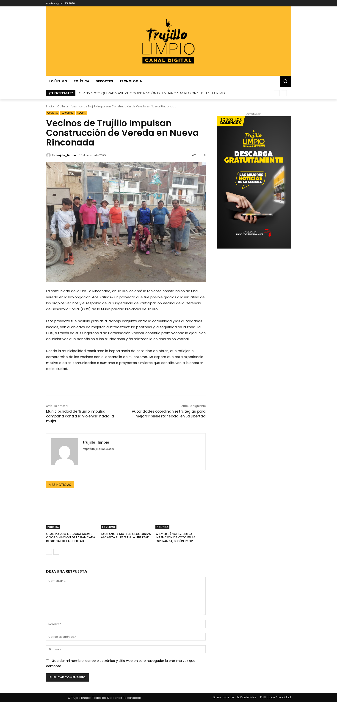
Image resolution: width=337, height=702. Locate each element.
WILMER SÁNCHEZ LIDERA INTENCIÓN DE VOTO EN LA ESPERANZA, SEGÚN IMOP (175, 537)
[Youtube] (288, 3)
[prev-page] (49, 552)
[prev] (276, 93)
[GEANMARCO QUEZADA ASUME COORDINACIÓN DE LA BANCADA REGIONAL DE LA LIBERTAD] (71, 511)
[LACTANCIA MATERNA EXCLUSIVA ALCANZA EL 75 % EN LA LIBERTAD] (126, 511)
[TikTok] (275, 3)
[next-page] (56, 552)
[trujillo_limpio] (49, 155)
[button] (285, 81)
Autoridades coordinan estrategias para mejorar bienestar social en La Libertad (169, 414)
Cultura (62, 106)
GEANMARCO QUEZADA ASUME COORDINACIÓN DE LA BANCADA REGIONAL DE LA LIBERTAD (152, 93)
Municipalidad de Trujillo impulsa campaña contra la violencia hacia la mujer (80, 416)
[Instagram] (269, 3)
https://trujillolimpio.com (98, 449)
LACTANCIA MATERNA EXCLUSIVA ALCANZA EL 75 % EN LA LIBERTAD (126, 536)
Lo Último (67, 113)
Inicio (50, 106)
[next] (284, 93)
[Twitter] (282, 3)
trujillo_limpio (65, 155)
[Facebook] (262, 3)
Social (81, 113)
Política (53, 527)
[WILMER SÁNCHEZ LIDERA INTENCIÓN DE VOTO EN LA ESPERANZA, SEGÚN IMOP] (180, 511)
